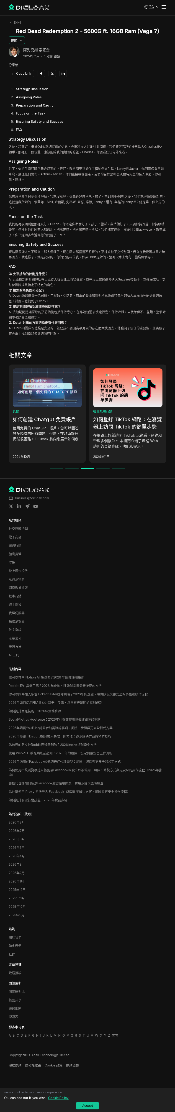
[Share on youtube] (35, 506)
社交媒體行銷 (102, 411)
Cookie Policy (58, 1098)
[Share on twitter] (11, 506)
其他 (16, 411)
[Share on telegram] (27, 506)
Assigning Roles (29, 97)
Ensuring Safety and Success (39, 121)
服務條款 (15, 1065)
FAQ (19, 130)
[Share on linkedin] (19, 506)
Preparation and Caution (36, 105)
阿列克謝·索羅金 (36, 50)
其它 (115, 1035)
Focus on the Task (30, 113)
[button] (151, 7)
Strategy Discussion (32, 89)
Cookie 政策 (53, 1065)
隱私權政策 (33, 1065)
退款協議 (72, 1065)
